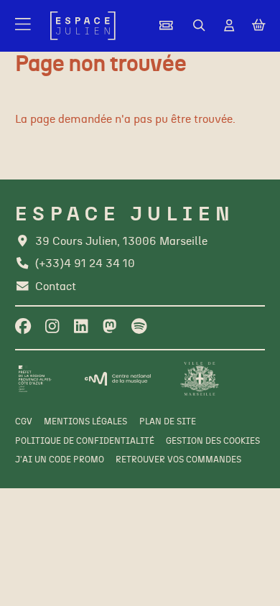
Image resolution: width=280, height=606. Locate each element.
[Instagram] (52, 327)
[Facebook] (23, 327)
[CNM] (118, 379)
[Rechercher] (199, 26)
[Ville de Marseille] (199, 378)
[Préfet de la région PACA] (35, 378)
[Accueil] (83, 25)
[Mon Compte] (229, 26)
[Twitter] (109, 327)
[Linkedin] (81, 327)
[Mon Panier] (259, 26)
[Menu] (24, 26)
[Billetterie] (166, 26)
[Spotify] (139, 327)
